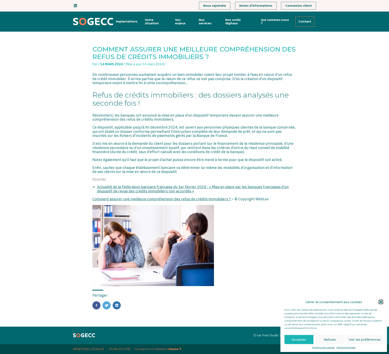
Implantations (126, 21)
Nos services (205, 21)
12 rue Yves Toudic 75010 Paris (274, 335)
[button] (381, 302)
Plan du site (119, 349)
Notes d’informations (255, 6)
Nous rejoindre (214, 6)
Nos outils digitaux (233, 21)
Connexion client (298, 6)
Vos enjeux (180, 21)
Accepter (299, 339)
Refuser (330, 339)
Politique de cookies (323, 347)
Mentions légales (346, 347)
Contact (304, 21)
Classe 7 (174, 349)
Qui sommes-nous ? (275, 21)
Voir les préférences (365, 339)
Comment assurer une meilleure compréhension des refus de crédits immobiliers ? (161, 199)
